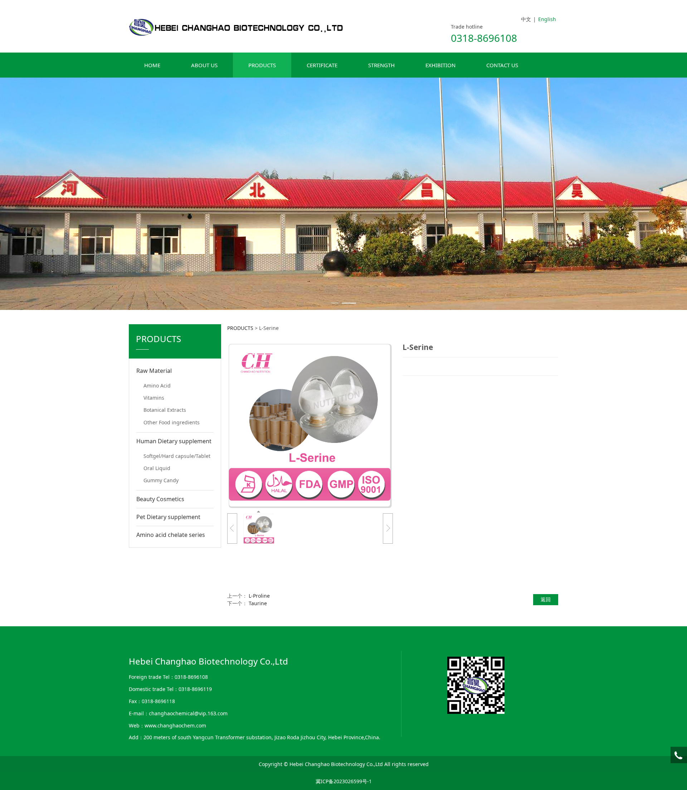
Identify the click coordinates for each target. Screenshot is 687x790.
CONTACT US (502, 65)
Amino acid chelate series (170, 535)
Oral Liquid (156, 468)
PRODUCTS (262, 65)
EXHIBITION (440, 65)
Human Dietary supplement (173, 441)
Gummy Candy (161, 480)
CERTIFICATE (322, 65)
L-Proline (259, 595)
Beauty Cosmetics (160, 499)
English (547, 19)
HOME (152, 65)
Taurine (258, 603)
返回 (546, 599)
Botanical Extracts (164, 409)
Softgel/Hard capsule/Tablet (176, 456)
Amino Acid (157, 385)
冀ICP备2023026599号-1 (344, 781)
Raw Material (154, 371)
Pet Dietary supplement (168, 517)
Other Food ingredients (171, 422)
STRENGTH (381, 65)
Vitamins (153, 397)
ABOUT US (204, 65)
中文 (526, 19)
